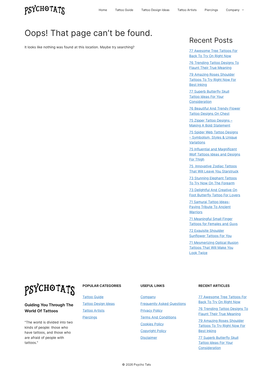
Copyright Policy (153, 331)
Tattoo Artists (187, 10)
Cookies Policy (152, 324)
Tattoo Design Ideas (155, 10)
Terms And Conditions (158, 317)
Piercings (211, 10)
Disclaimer (148, 338)
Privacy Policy (151, 310)
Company (232, 10)
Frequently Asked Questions (163, 304)
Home (103, 10)
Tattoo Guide (124, 10)
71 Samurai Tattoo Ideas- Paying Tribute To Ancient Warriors (210, 207)
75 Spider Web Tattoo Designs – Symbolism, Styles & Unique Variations (213, 137)
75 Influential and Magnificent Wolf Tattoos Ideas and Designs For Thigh (214, 154)
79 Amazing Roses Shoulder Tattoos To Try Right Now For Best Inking (212, 79)
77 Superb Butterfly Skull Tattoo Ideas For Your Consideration (209, 96)
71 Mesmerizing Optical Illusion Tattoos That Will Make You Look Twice (213, 248)
